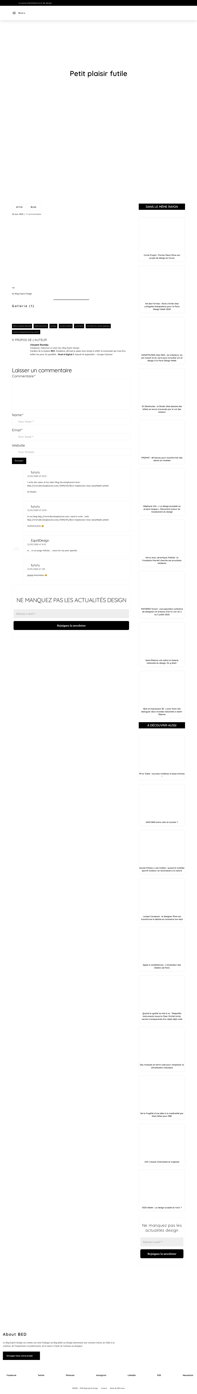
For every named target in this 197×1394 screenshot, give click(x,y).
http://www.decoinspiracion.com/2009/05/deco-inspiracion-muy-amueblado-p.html (68, 485)
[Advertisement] (98, 45)
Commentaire (23, 376)
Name (17, 415)
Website (18, 445)
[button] (19, 13)
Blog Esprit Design (23, 293)
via (13, 287)
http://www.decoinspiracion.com (53, 516)
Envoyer (19, 460)
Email (17, 430)
